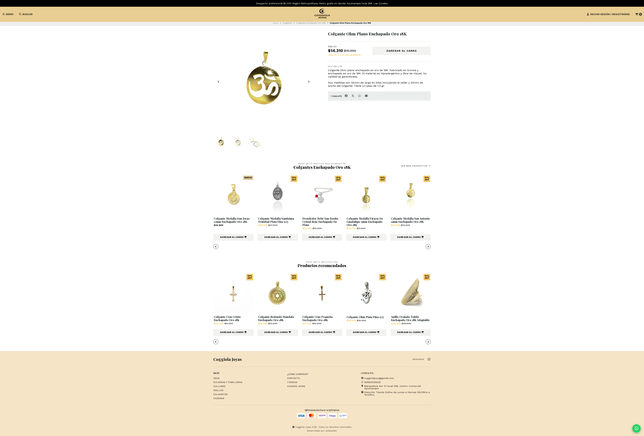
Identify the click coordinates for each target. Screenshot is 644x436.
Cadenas (218, 398)
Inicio (275, 23)
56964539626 (372, 382)
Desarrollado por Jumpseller (322, 430)
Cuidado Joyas (296, 386)
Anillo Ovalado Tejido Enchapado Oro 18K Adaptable (410, 318)
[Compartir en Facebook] (346, 96)
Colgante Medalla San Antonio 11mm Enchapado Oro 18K (410, 220)
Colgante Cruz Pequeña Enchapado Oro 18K (317, 318)
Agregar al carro (401, 50)
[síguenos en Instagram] (429, 359)
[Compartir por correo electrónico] (366, 96)
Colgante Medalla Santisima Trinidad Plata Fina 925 (276, 220)
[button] (233, 237)
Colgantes (287, 23)
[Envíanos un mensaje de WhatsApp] (636, 428)
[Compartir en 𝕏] (353, 96)
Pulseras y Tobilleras (227, 382)
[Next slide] (308, 81)
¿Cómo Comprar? (297, 374)
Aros (216, 378)
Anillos (218, 390)
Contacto (293, 378)
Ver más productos (414, 166)
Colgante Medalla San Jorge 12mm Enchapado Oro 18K (232, 220)
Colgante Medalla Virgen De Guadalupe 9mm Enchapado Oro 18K (365, 222)
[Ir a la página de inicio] (322, 14)
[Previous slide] (218, 81)
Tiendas (292, 382)
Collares (219, 386)
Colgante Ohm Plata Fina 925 (365, 317)
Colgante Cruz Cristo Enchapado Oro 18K (227, 318)
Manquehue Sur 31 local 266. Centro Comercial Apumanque (392, 387)
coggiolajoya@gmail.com (379, 378)
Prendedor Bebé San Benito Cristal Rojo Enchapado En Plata (320, 222)
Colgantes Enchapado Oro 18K (311, 23)
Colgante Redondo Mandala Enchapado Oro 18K (276, 318)
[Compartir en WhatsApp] (360, 96)
